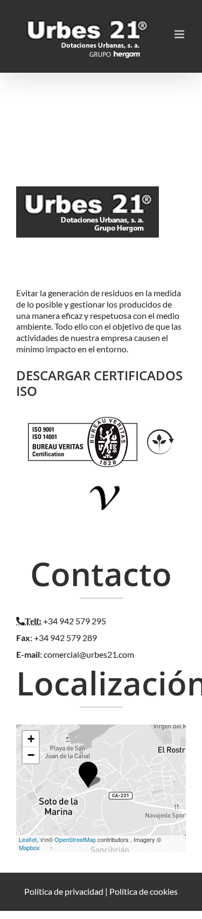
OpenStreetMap (75, 839)
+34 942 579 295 (74, 621)
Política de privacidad (63, 891)
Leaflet (28, 839)
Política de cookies (143, 891)
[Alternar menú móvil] (180, 34)
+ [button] (30, 739)
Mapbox (29, 847)
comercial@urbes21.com (89, 654)
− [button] (30, 755)
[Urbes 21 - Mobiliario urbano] (90, 198)
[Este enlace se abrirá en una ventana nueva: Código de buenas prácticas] (105, 477)
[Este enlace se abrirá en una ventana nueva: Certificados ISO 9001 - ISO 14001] (82, 422)
